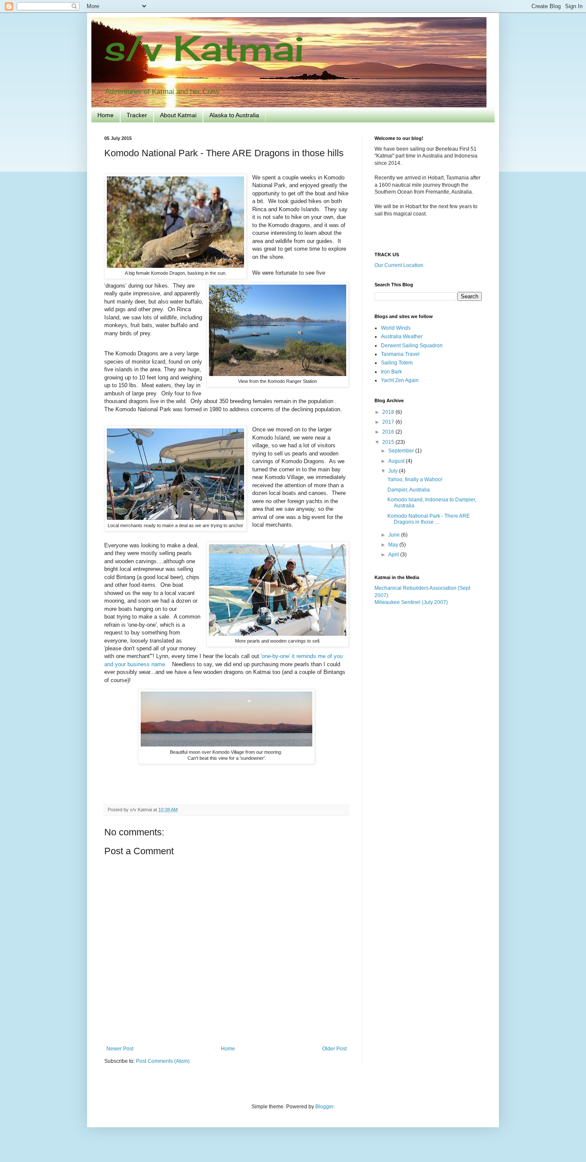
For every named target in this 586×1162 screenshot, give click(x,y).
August (397, 461)
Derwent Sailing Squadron (412, 346)
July (393, 471)
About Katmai (178, 115)
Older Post (334, 1049)
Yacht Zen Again (400, 380)
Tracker (137, 115)
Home (105, 115)
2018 (389, 412)
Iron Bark (391, 372)
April (394, 555)
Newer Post (119, 1049)
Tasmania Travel (400, 354)
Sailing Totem (397, 363)
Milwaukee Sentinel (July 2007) (411, 602)
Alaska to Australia (234, 115)
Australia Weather (402, 337)
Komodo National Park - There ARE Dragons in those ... (428, 519)
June (394, 535)
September (401, 451)
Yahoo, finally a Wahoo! (414, 479)
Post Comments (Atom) (163, 1061)
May (393, 545)
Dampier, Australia (408, 490)
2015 (389, 442)
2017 (389, 422)
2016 (389, 432)
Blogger (324, 1107)
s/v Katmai (204, 48)
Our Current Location (399, 265)
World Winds (396, 328)
